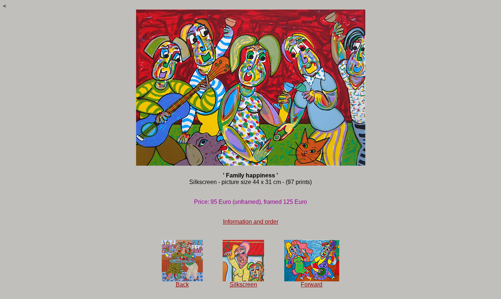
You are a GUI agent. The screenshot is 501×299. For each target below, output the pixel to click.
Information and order (250, 222)
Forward (311, 284)
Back (182, 284)
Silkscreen (243, 284)
